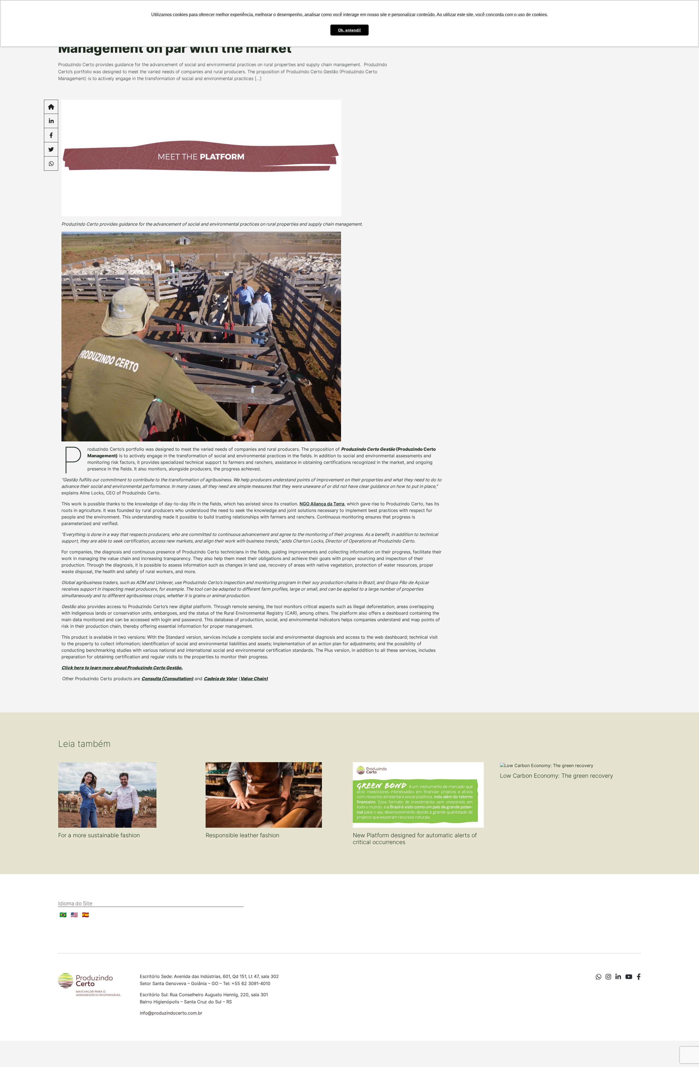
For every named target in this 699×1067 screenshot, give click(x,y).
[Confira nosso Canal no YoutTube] (628, 977)
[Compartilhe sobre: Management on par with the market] (51, 121)
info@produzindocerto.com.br (171, 1013)
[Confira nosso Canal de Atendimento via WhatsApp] (598, 977)
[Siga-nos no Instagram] (608, 977)
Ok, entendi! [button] (349, 30)
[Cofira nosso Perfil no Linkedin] (618, 977)
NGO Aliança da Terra (322, 503)
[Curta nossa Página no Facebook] (639, 977)
